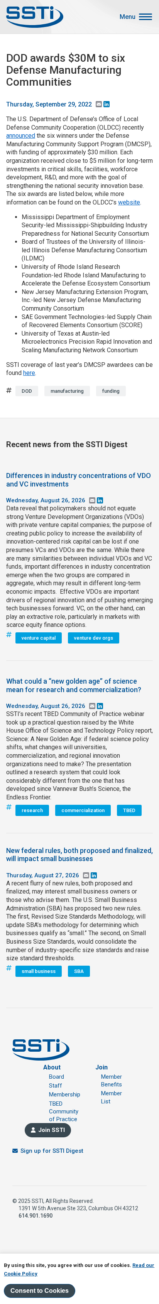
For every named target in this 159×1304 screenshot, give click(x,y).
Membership (64, 1094)
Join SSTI (51, 1130)
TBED (129, 810)
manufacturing (67, 391)
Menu (127, 17)
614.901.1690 (35, 1216)
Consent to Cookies (39, 1290)
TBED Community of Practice (63, 1111)
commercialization (83, 810)
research (32, 810)
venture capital (39, 638)
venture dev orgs (93, 638)
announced (20, 135)
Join (101, 1067)
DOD (27, 391)
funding (111, 391)
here (29, 373)
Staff (55, 1085)
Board (56, 1076)
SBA (79, 971)
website (129, 202)
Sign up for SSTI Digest (51, 1150)
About (52, 1067)
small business (39, 971)
